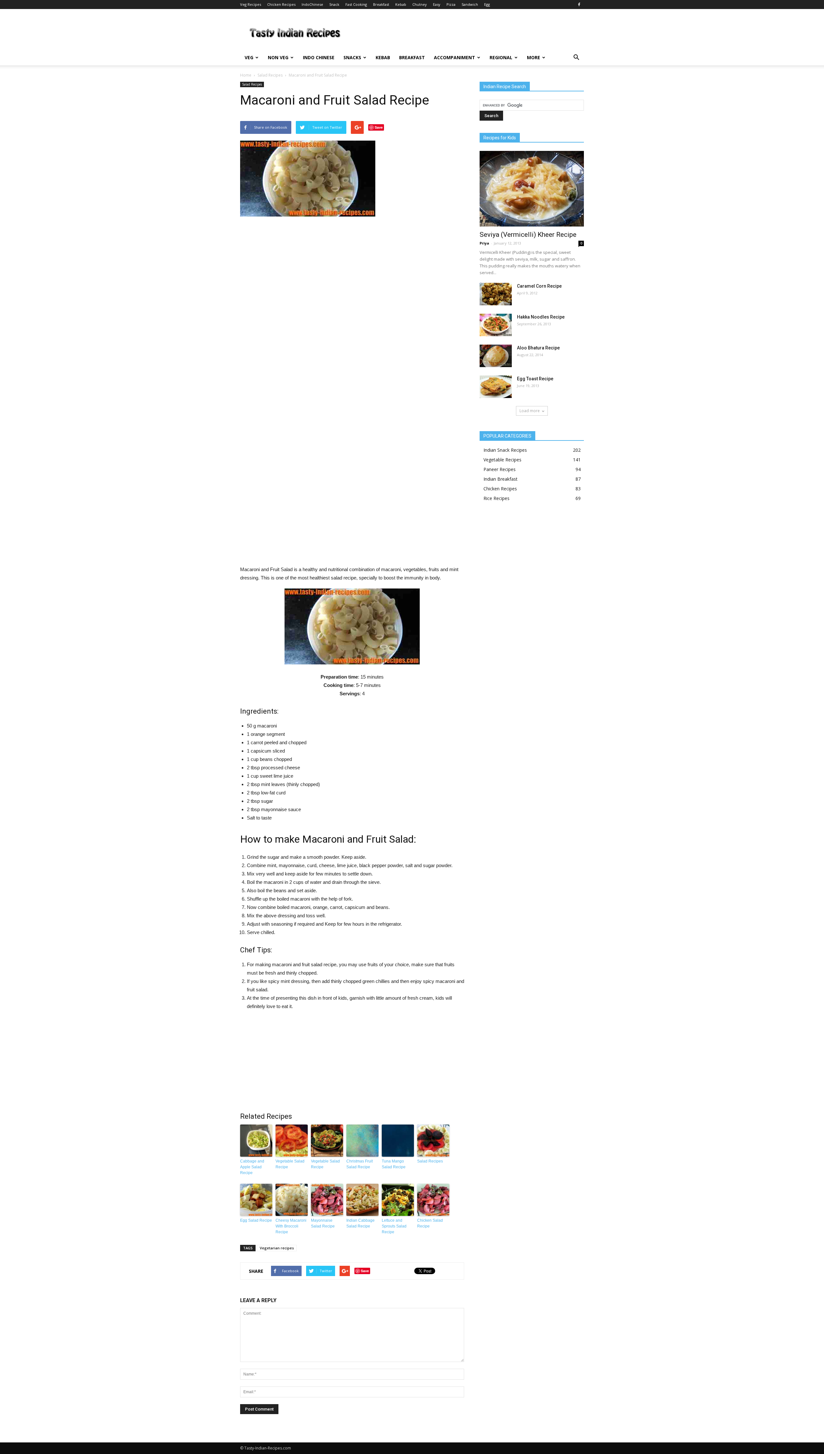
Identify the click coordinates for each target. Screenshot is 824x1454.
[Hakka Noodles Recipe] (496, 325)
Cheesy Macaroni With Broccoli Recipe (291, 1226)
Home (245, 75)
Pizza (450, 4)
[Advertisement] (352, 394)
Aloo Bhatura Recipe (538, 347)
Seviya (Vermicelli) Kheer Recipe (528, 234)
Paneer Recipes (499, 469)
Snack (334, 4)
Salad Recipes (270, 75)
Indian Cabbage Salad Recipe (360, 1223)
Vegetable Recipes (502, 460)
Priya (484, 243)
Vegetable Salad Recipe (290, 1164)
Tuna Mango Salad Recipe (394, 1164)
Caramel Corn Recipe (539, 286)
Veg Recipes (250, 4)
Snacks (352, 57)
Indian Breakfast (500, 479)
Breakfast (381, 4)
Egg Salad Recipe (256, 1220)
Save (379, 127)
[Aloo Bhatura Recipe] (496, 356)
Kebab (400, 4)
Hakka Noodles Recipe (541, 317)
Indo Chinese (318, 57)
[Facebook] (579, 4)
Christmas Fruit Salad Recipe (359, 1164)
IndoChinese (312, 4)
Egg (487, 4)
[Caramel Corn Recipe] (496, 294)
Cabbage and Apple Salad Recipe (252, 1167)
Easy (436, 4)
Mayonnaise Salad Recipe (323, 1223)
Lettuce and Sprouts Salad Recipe (394, 1226)
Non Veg (278, 57)
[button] (576, 57)
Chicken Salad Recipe (430, 1223)
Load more (530, 410)
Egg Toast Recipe (535, 378)
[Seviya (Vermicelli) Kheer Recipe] (532, 189)
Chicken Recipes (281, 4)
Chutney (419, 4)
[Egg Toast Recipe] (496, 386)
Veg (249, 57)
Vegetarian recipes (277, 1248)
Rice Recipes (496, 498)
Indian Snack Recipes (505, 450)
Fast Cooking (356, 4)
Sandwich (470, 4)
